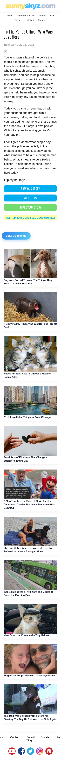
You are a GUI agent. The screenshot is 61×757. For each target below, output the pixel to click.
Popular (42, 20)
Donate (45, 737)
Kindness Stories (26, 15)
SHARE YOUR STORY (30, 207)
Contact (14, 737)
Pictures (19, 20)
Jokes (30, 20)
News (9, 15)
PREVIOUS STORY (30, 188)
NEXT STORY (30, 198)
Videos (42, 15)
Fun (52, 15)
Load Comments (16, 235)
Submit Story (30, 739)
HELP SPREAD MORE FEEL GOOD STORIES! (30, 218)
